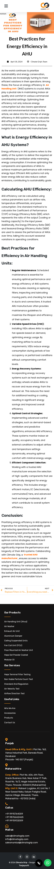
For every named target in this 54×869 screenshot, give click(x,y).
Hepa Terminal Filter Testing (17, 674)
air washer (9, 626)
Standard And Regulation (16, 684)
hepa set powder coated (16, 655)
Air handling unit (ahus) (15, 621)
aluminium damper (13, 636)
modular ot (9, 659)
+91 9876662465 (14, 817)
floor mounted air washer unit (18, 650)
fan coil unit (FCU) (13, 645)
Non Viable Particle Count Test (18, 679)
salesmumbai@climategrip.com (21, 842)
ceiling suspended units (16, 640)
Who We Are (9, 708)
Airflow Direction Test (14, 693)
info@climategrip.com (16, 839)
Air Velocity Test (11, 689)
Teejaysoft (24, 865)
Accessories (10, 713)
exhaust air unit (12, 631)
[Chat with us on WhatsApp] (47, 862)
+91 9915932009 (14, 820)
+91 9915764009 (14, 813)
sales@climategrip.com (17, 835)
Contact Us (9, 722)
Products (8, 718)
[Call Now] (39, 863)
